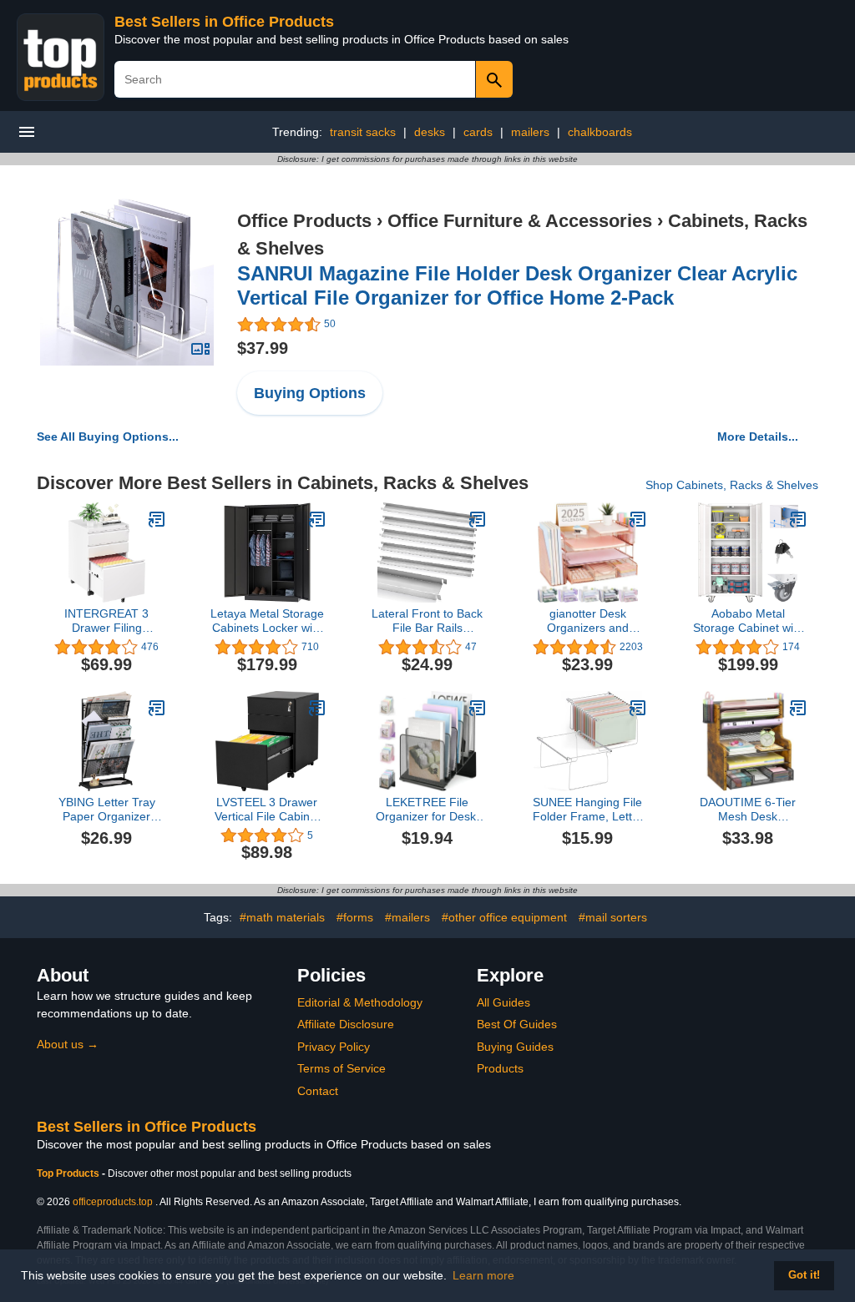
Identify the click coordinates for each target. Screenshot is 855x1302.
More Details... (757, 436)
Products (500, 1068)
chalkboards (600, 132)
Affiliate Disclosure (345, 1024)
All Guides (503, 1002)
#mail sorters (613, 917)
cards (478, 132)
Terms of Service (341, 1068)
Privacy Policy (333, 1046)
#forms (354, 917)
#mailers (407, 917)
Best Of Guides (517, 1024)
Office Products (304, 220)
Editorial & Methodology (359, 1002)
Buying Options (310, 393)
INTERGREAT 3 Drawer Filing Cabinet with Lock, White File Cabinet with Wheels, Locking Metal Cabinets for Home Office (106, 621)
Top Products (69, 1173)
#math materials (282, 917)
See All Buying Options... (108, 436)
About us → (68, 1044)
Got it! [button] (804, 1275)
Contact (317, 1091)
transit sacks (363, 132)
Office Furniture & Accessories (519, 220)
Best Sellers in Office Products (224, 21)
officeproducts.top (113, 1202)
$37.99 (262, 348)
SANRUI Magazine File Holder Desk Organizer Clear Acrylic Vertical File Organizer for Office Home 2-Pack (517, 285)
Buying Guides (515, 1046)
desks (429, 132)
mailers (530, 132)
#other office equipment (504, 917)
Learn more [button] (483, 1275)
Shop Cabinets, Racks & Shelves (731, 485)
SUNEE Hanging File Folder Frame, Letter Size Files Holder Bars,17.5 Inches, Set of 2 (588, 809)
